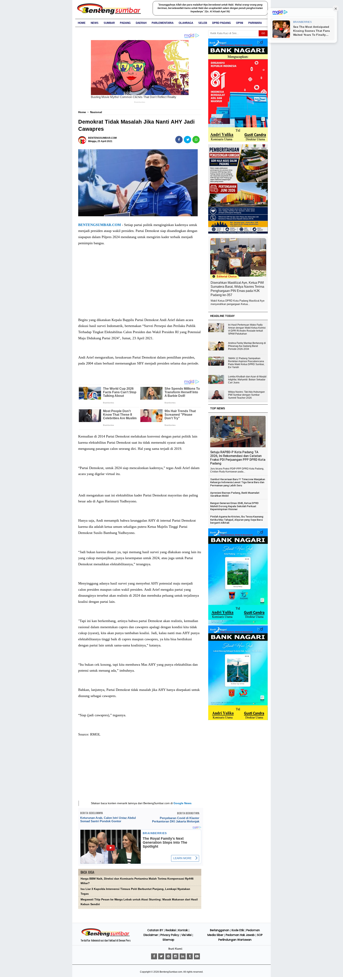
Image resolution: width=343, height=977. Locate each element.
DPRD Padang (221, 22)
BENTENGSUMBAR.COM (99, 225)
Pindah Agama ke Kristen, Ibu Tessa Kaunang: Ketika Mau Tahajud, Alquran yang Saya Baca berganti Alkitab (237, 519)
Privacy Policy (169, 935)
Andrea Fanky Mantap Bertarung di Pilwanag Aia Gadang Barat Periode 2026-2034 (247, 346)
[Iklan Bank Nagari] (238, 623)
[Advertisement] (139, 285)
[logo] (105, 936)
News (94, 22)
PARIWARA (255, 22)
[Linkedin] (183, 956)
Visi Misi (186, 935)
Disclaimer (151, 935)
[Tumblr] (190, 956)
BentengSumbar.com (171, 971)
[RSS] (197, 956)
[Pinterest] (168, 956)
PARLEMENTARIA (162, 22)
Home (82, 22)
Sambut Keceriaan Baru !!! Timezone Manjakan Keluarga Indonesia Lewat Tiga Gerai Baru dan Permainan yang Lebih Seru (237, 482)
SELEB (202, 22)
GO (263, 33)
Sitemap (168, 940)
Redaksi (171, 930)
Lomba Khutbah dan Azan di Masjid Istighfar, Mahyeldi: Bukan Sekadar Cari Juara (247, 379)
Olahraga (186, 22)
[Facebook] (154, 956)
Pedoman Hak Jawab (240, 935)
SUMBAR (109, 22)
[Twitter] (161, 956)
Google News (182, 803)
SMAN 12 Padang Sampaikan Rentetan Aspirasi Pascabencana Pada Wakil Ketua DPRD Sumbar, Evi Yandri (246, 363)
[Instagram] (175, 956)
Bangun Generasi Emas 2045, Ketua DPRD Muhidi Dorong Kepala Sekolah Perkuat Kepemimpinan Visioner (234, 506)
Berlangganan (219, 930)
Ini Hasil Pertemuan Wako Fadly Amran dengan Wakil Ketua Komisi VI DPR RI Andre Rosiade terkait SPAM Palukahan (247, 329)
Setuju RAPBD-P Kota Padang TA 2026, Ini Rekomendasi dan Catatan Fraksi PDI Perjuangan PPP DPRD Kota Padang (237, 457)
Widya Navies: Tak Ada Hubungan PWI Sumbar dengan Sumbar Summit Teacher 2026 (246, 394)
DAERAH (141, 22)
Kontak (183, 930)
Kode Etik (238, 930)
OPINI (239, 22)
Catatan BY (155, 930)
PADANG (125, 22)
